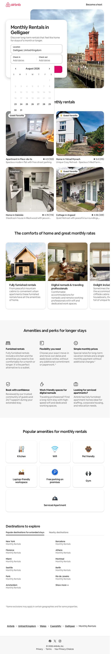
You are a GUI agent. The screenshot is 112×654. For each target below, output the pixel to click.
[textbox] (23, 60)
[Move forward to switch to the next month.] (49, 69)
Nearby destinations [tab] (58, 532)
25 (27, 104)
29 (49, 104)
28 (44, 104)
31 (21, 110)
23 (15, 104)
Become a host (94, 4)
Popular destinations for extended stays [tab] (25, 532)
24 (21, 104)
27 (38, 104)
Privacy (39, 649)
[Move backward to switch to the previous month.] (16, 69)
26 (32, 104)
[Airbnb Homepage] (13, 4)
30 (15, 110)
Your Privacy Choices (64, 649)
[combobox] (36, 50)
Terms (49, 649)
